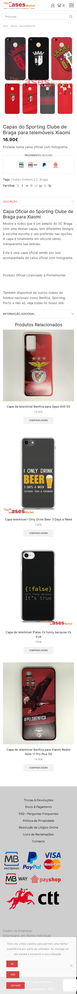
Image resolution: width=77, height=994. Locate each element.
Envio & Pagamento (38, 807)
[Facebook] (22, 185)
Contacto (38, 841)
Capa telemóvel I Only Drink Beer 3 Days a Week (38, 519)
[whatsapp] (45, 185)
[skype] (49, 185)
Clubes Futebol (21, 179)
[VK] (27, 185)
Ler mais (16, 985)
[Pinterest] (31, 185)
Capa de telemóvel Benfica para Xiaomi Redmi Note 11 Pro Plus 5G (38, 752)
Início (5, 26)
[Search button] (71, 17)
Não (13, 974)
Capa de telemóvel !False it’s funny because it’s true (38, 634)
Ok (12, 964)
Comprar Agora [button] (38, 420)
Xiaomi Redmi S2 (27, 26)
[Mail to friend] (36, 185)
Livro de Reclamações (38, 834)
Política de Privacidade (38, 821)
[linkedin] (40, 185)
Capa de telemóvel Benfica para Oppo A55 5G (38, 406)
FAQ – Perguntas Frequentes (38, 814)
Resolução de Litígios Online (38, 827)
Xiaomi (14, 26)
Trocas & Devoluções (38, 800)
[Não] (71, 965)
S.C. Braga (40, 179)
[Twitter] (18, 185)
